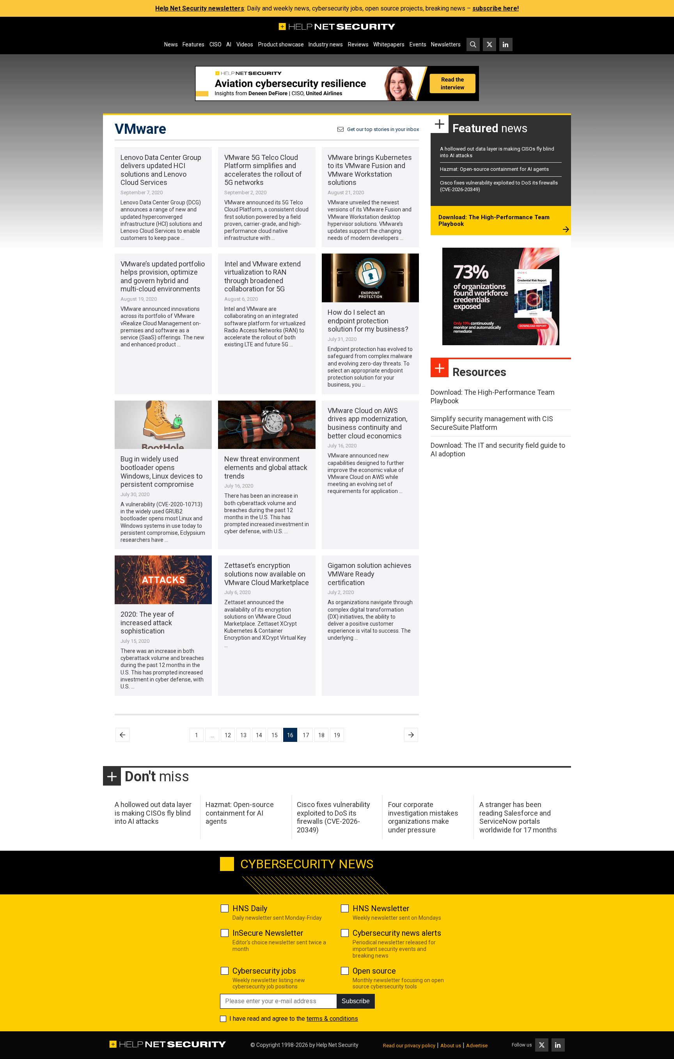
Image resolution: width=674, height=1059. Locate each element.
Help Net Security (337, 1045)
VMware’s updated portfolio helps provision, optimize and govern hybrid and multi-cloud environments (163, 276)
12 (228, 735)
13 (243, 735)
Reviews (358, 44)
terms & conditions (332, 1018)
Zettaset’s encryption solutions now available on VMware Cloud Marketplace (266, 573)
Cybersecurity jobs (264, 971)
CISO (215, 44)
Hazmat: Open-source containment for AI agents (494, 169)
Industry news (326, 44)
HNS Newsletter (381, 908)
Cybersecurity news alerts (397, 933)
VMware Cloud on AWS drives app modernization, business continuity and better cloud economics (367, 423)
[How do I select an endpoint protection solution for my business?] (370, 278)
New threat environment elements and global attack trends (265, 467)
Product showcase (281, 44)
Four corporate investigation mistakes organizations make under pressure (423, 817)
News (171, 44)
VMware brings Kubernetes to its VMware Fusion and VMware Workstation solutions (370, 170)
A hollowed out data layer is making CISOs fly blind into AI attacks (153, 812)
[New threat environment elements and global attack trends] (266, 425)
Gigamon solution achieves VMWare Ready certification (369, 573)
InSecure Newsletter (267, 933)
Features (193, 44)
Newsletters (446, 44)
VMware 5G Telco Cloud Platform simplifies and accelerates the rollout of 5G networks (263, 170)
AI (228, 44)
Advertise (477, 1045)
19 (337, 735)
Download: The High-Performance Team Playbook (494, 221)
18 (321, 735)
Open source (374, 971)
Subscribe (356, 1001)
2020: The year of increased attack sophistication (147, 622)
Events (418, 44)
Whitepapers (388, 44)
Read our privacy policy (409, 1045)
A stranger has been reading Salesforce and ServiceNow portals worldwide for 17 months (518, 817)
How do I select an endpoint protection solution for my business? (368, 320)
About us (450, 1045)
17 (306, 735)
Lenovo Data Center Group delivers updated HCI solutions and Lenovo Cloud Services (161, 170)
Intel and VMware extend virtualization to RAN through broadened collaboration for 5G (262, 276)
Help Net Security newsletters (199, 8)
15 (274, 735)
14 (259, 735)
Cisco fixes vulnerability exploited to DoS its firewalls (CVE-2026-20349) (333, 817)
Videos (244, 44)
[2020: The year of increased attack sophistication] (163, 579)
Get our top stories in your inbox (383, 129)
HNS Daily (249, 908)
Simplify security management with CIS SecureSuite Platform (492, 423)
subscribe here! (495, 8)
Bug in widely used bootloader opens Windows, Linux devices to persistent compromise (161, 471)
